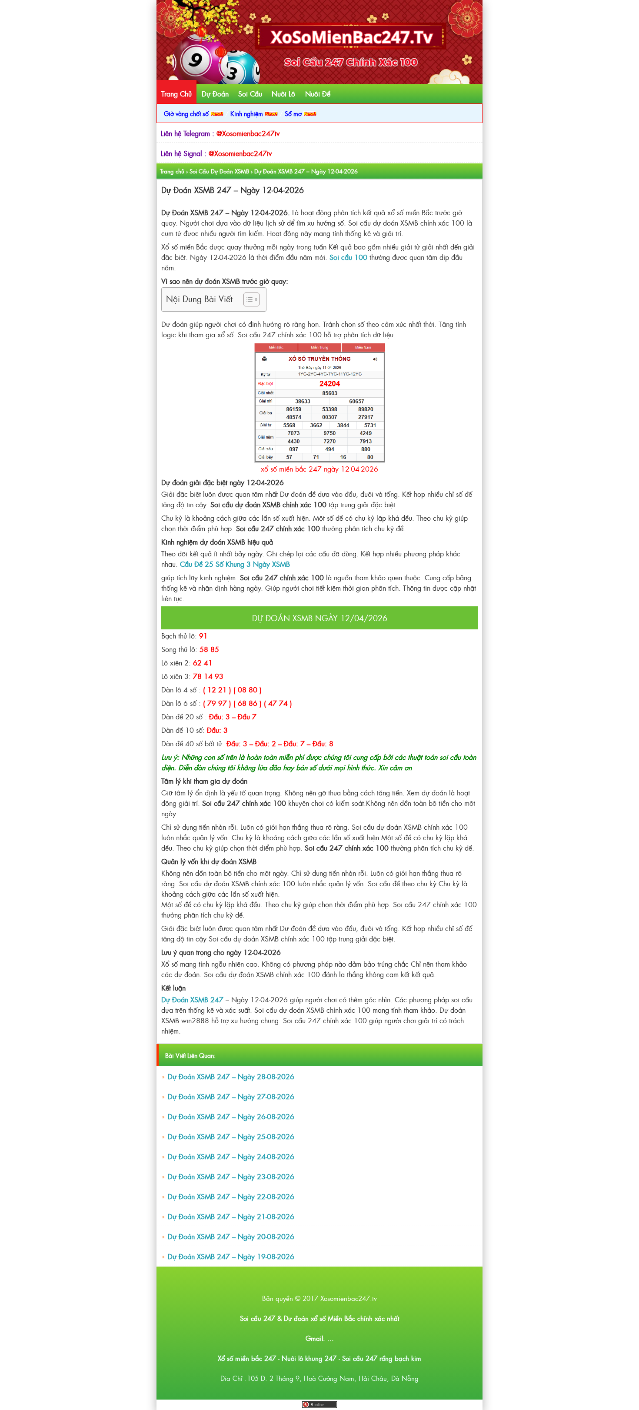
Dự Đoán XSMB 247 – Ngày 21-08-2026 (231, 1216)
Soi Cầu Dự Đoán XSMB (219, 171)
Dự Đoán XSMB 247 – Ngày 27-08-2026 (231, 1096)
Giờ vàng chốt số (187, 113)
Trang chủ (172, 171)
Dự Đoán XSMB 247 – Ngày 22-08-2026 (231, 1196)
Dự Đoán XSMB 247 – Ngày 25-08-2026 (231, 1136)
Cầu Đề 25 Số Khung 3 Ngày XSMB (235, 564)
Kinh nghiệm (247, 113)
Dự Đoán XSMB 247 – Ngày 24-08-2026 (231, 1156)
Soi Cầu (250, 93)
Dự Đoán (215, 93)
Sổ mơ (294, 113)
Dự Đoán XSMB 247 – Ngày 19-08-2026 (231, 1256)
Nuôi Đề (317, 93)
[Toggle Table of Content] (247, 299)
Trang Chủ (176, 93)
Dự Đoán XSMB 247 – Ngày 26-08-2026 (231, 1116)
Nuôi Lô (283, 93)
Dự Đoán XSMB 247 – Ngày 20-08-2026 (231, 1236)
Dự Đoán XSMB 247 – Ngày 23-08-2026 (231, 1176)
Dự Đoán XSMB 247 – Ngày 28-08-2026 (231, 1076)
